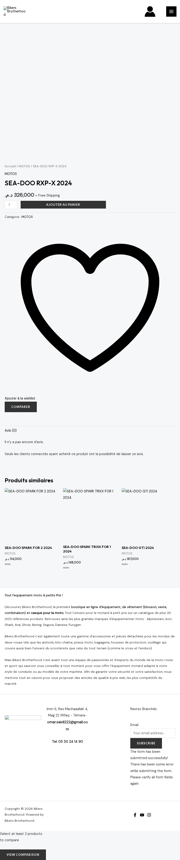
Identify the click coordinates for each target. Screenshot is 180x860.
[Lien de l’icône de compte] (150, 11)
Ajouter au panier (63, 204)
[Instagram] (149, 815)
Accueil (10, 166)
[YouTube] (142, 815)
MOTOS (24, 166)
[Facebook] (135, 815)
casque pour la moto (47, 613)
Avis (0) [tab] (11, 430)
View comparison (23, 854)
